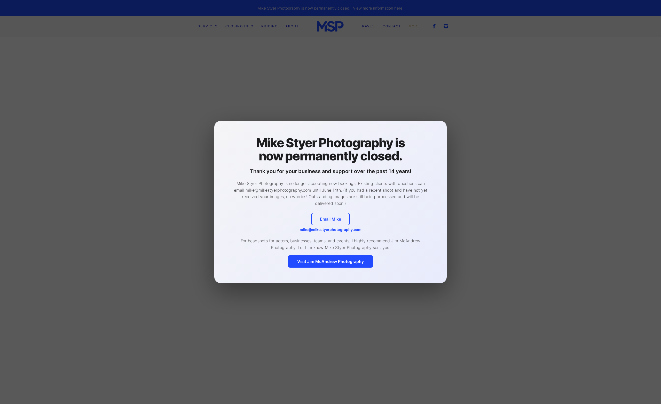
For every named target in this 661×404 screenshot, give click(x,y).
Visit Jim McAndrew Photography (330, 261)
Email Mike (330, 219)
